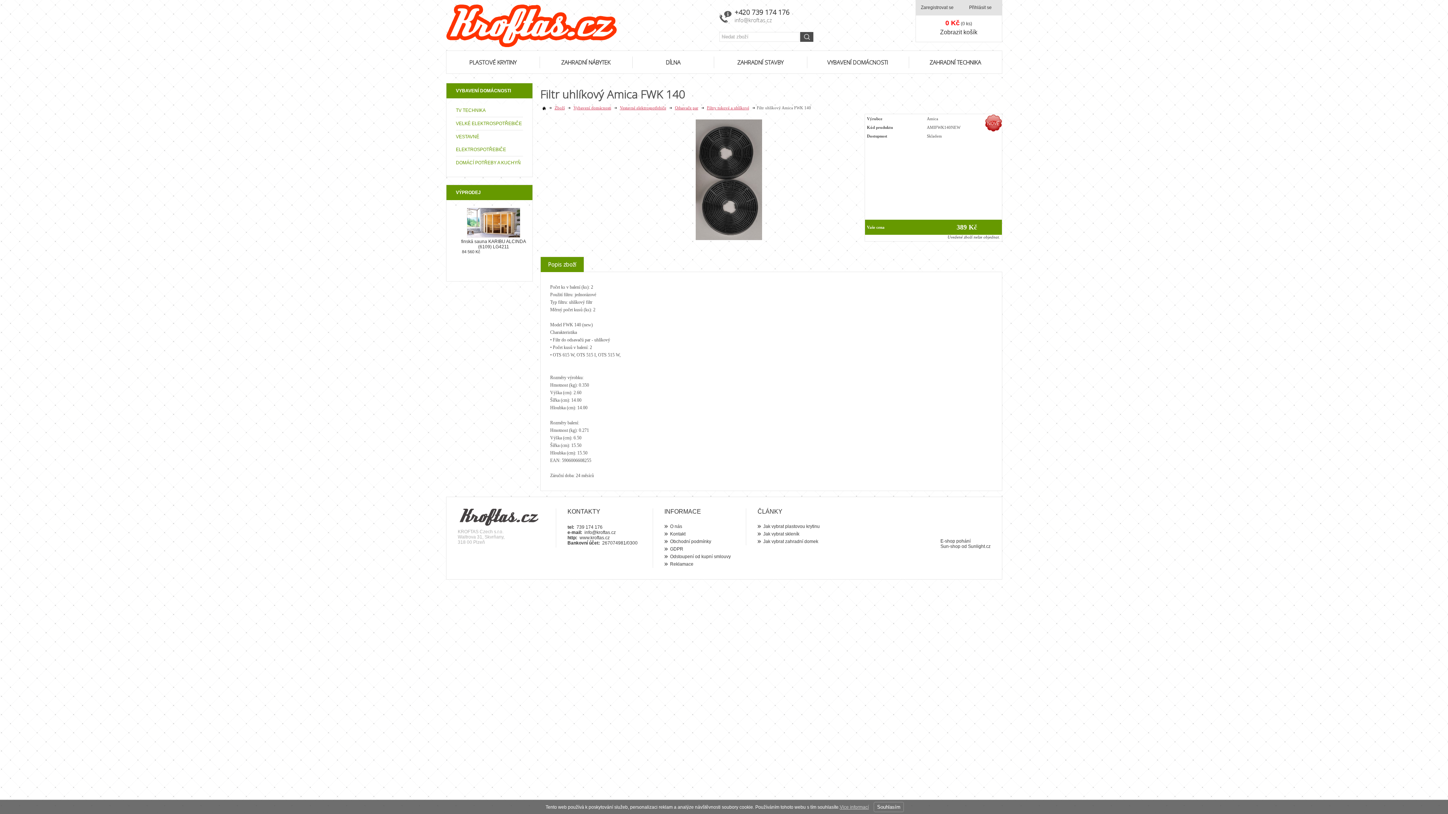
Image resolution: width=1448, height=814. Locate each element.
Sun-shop (950, 546)
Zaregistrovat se (937, 7)
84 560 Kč (471, 251)
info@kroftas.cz (753, 20)
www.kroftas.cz (595, 537)
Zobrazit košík (958, 32)
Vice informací (854, 807)
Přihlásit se (980, 7)
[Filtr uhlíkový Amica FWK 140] (729, 238)
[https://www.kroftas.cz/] (578, 26)
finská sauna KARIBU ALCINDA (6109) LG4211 (493, 244)
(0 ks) (958, 23)
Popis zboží (562, 264)
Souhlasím (888, 807)
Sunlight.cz (979, 546)
